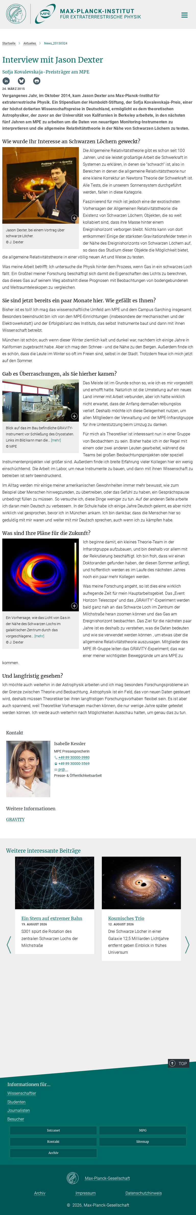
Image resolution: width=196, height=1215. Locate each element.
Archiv (53, 1153)
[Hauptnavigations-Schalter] (184, 15)
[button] (74, 218)
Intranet (53, 1130)
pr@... (63, 769)
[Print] (37, 81)
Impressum (86, 1193)
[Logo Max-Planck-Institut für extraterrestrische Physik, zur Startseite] (89, 14)
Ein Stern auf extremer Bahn (51, 918)
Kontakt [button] (14, 732)
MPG (142, 1130)
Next (187, 945)
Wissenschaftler (21, 1093)
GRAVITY (15, 819)
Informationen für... (29, 1084)
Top (183, 1063)
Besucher (15, 1119)
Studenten (16, 1102)
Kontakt (53, 1141)
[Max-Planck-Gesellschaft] (75, 1178)
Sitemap (142, 1141)
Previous (9, 945)
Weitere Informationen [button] (30, 808)
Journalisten (18, 1110)
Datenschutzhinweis (144, 1193)
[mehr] (56, 440)
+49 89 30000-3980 (74, 757)
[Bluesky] (21, 81)
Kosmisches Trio (126, 918)
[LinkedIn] (6, 81)
